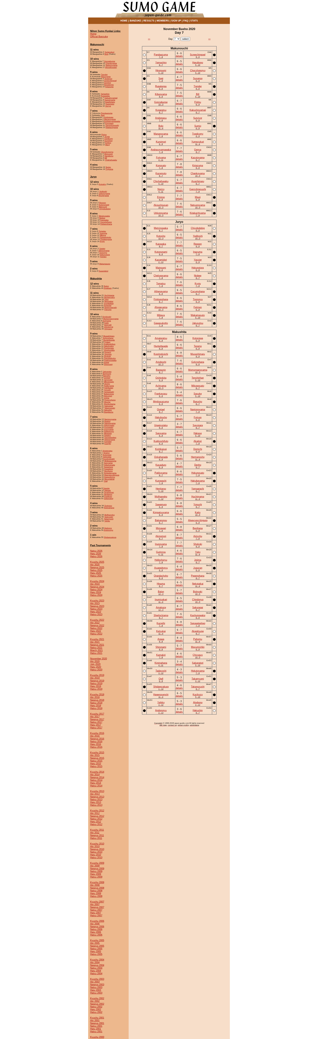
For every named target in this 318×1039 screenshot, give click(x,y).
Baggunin (107, 374)
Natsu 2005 (96, 948)
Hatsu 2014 (96, 785)
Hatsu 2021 (96, 653)
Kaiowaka (104, 220)
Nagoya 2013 (97, 796)
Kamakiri (108, 441)
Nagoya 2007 (97, 907)
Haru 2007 (95, 912)
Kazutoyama (110, 100)
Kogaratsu (105, 96)
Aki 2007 (95, 904)
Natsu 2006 (96, 929)
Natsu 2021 (96, 647)
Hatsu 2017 (96, 727)
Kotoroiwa (107, 455)
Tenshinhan (109, 492)
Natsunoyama (111, 65)
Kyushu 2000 (97, 1037)
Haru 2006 (95, 932)
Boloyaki (108, 325)
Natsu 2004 (96, 968)
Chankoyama (111, 63)
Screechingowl (110, 81)
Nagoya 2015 (97, 758)
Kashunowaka (110, 360)
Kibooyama (106, 77)
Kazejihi (107, 444)
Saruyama (108, 463)
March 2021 (96, 650)
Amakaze (108, 288)
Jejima (106, 398)
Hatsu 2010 (96, 857)
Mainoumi (103, 207)
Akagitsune (108, 412)
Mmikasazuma (110, 461)
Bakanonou (109, 394)
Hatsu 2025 (96, 575)
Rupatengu (109, 85)
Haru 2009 (95, 874)
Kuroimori (108, 141)
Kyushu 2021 (97, 639)
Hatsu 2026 (96, 556)
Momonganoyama (111, 319)
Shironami (108, 364)
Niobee (102, 218)
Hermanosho (109, 297)
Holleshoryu (109, 431)
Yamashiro (105, 94)
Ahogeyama (104, 195)
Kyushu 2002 (97, 998)
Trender (104, 74)
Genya (108, 106)
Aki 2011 (94, 832)
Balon (106, 286)
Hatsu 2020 (96, 669)
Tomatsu (102, 231)
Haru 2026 (95, 553)
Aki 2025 (95, 564)
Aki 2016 (95, 736)
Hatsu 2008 (96, 896)
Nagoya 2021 (97, 644)
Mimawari (108, 433)
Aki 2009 (95, 865)
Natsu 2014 (96, 780)
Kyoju (102, 241)
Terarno (106, 453)
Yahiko (107, 521)
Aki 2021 (95, 642)
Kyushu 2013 (97, 791)
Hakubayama (110, 423)
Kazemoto (110, 104)
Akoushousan (111, 67)
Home (93, 33)
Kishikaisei (108, 388)
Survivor (107, 83)
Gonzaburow (109, 61)
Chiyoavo (108, 329)
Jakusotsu (107, 372)
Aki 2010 (95, 846)
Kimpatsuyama (110, 473)
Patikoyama (109, 386)
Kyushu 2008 (97, 882)
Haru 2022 (95, 631)
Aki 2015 (95, 755)
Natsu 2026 (96, 551)
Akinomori (108, 396)
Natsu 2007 (96, 910)
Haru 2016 (95, 744)
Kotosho (102, 184)
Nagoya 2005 (97, 946)
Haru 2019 (95, 686)
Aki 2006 (95, 923)
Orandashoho (110, 358)
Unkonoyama (104, 193)
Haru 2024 (95, 592)
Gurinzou (108, 506)
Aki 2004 (95, 962)
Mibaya (103, 235)
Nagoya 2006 (97, 926)
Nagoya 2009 (97, 868)
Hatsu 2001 (96, 1031)
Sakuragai (108, 406)
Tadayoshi (108, 517)
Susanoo (108, 79)
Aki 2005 (95, 943)
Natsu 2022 (96, 628)
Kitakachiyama (112, 127)
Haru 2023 (95, 611)
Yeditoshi (103, 191)
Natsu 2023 (96, 609)
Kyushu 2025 (97, 562)
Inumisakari (109, 303)
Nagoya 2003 (97, 984)
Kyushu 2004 (97, 959)
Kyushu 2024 (97, 581)
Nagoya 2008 (97, 888)
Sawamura (108, 467)
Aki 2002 (95, 1001)
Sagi (103, 115)
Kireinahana (109, 508)
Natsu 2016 (96, 741)
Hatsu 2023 (96, 614)
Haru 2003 (95, 990)
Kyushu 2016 (97, 733)
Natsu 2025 (96, 570)
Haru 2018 (95, 705)
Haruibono (109, 156)
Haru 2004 (95, 970)
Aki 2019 (95, 678)
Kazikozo (108, 496)
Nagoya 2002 (97, 1004)
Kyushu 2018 (97, 694)
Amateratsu (107, 451)
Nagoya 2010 (97, 849)
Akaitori (107, 421)
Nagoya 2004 (97, 965)
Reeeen (102, 203)
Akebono (108, 528)
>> (209, 39)
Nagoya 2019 (97, 680)
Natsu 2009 (96, 871)
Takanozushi (109, 408)
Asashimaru (110, 102)
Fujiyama (109, 169)
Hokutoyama (109, 439)
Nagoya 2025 (97, 567)
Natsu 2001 (96, 1026)
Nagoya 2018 (97, 700)
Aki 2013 (95, 794)
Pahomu (108, 309)
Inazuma (103, 233)
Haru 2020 (95, 667)
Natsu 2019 (96, 683)
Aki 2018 (95, 697)
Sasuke (106, 488)
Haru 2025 (95, 573)
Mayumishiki (109, 479)
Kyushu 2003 (97, 979)
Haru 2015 (95, 763)
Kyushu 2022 (97, 620)
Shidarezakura (110, 537)
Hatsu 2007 (96, 915)
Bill (106, 158)
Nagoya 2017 (97, 719)
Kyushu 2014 (97, 772)
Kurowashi (108, 427)
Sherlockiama (109, 404)
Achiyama (107, 321)
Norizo (108, 167)
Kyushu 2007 (97, 901)
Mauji (107, 145)
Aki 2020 (95, 661)
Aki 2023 (95, 603)
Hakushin (108, 410)
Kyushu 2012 (97, 810)
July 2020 (95, 664)
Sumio (107, 137)
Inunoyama (109, 429)
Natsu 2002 (96, 1006)
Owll (105, 481)
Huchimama (109, 295)
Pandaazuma (106, 113)
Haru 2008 (95, 893)
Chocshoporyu (107, 152)
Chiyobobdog (105, 209)
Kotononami (104, 205)
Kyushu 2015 (97, 752)
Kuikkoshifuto (109, 344)
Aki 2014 (95, 774)
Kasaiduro (108, 469)
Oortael (107, 378)
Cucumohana (106, 222)
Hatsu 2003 (96, 992)
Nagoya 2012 (97, 816)
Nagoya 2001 (97, 1023)
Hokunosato (109, 425)
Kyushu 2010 (97, 843)
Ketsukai (107, 305)
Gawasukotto (105, 237)
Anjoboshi (107, 317)
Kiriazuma (109, 87)
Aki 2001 (95, 1020)
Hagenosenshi (110, 307)
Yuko (106, 299)
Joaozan (108, 354)
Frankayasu (109, 348)
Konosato (109, 123)
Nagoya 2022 (97, 625)
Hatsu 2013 (96, 805)
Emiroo (108, 143)
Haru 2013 (95, 802)
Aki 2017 (95, 716)
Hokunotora (105, 255)
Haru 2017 (95, 725)
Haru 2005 (95, 951)
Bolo (106, 54)
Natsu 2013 (96, 799)
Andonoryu (108, 530)
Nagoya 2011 (97, 835)
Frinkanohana (106, 224)
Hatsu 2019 (96, 689)
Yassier (102, 249)
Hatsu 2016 (96, 747)
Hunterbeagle (109, 340)
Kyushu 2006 (97, 921)
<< (149, 39)
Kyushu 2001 (97, 1017)
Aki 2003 (95, 981)
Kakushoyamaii (111, 98)
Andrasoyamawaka (112, 121)
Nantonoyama (110, 419)
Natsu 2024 (96, 589)
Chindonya (108, 327)
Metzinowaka (104, 216)
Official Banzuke (99, 36)
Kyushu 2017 (97, 713)
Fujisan (107, 342)
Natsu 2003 (96, 987)
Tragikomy (108, 139)
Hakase (107, 490)
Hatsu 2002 (96, 1012)
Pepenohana (110, 400)
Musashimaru (108, 336)
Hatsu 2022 (96, 633)
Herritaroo (108, 494)
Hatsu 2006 (96, 934)
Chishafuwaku (111, 160)
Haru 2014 (95, 783)
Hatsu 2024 (96, 595)
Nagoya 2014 (97, 777)
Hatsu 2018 (96, 708)
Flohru (104, 135)
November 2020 (98, 658)
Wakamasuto (104, 264)
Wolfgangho (109, 515)
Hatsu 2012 (96, 824)
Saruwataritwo (110, 437)
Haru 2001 (95, 1028)
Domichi (107, 352)
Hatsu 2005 (96, 954)
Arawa (106, 362)
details (179, 56)
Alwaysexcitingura (111, 475)
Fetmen (103, 257)
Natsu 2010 (96, 852)
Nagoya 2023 (97, 606)
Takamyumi (108, 519)
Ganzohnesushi (112, 125)
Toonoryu (103, 253)
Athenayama (104, 251)
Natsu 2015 (96, 760)
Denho (107, 384)
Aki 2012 (95, 813)
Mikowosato (109, 382)
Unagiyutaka (109, 350)
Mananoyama (110, 119)
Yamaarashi (109, 392)
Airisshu (107, 435)
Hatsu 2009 (96, 876)
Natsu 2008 (96, 890)
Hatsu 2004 (96, 973)
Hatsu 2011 (96, 838)
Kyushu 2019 (97, 675)
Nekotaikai (108, 301)
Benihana (108, 471)
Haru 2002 (95, 1009)
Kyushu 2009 (97, 863)
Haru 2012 (95, 821)
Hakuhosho (109, 346)
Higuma (107, 402)
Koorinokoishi (109, 459)
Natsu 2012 (96, 818)
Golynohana (108, 338)
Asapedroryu (109, 477)
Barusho (106, 376)
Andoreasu (108, 117)
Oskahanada (109, 465)
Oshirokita (107, 457)
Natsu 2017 (96, 722)
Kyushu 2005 (97, 940)
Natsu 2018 (96, 702)
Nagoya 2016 (97, 738)
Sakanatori (108, 498)
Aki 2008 (95, 885)
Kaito (106, 323)
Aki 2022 (95, 622)
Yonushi (107, 390)
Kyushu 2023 (97, 600)
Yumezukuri (109, 52)
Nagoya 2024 (97, 586)
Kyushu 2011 (97, 830)
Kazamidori (103, 271)
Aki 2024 (95, 584)
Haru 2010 (95, 854)
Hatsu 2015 (96, 766)
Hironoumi (108, 154)
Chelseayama (106, 239)
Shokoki (107, 356)
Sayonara (108, 380)
